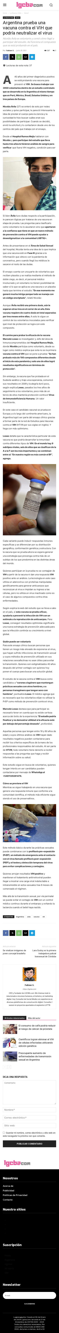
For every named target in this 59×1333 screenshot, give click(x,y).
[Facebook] (6, 57)
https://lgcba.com (29, 989)
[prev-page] (4, 1067)
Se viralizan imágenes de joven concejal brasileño (14, 952)
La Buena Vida (15, 13)
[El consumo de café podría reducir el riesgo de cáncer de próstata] (10, 1029)
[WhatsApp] (19, 57)
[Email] (25, 57)
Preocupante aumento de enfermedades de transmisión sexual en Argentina (35, 1056)
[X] (12, 57)
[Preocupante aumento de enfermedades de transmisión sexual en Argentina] (10, 1056)
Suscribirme (29, 1304)
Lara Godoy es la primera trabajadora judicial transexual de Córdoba (44, 953)
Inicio (5, 13)
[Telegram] (32, 57)
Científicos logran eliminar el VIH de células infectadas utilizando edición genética (36, 1042)
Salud (26, 13)
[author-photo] (29, 981)
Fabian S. (10, 50)
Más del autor (34, 1018)
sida (29, 917)
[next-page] (9, 1067)
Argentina (20, 917)
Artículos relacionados (15, 1018)
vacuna (36, 917)
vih (44, 917)
